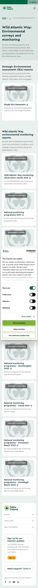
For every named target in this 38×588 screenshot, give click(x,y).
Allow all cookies (19, 323)
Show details (26, 316)
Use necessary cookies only (19, 335)
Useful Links (8, 521)
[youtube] (14, 582)
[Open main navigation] (34, 8)
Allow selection (19, 329)
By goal (7, 514)
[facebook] (5, 582)
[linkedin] (18, 582)
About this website (11, 527)
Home (4, 18)
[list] (19, 101)
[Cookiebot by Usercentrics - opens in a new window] (27, 251)
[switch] (33, 294)
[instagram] (9, 582)
